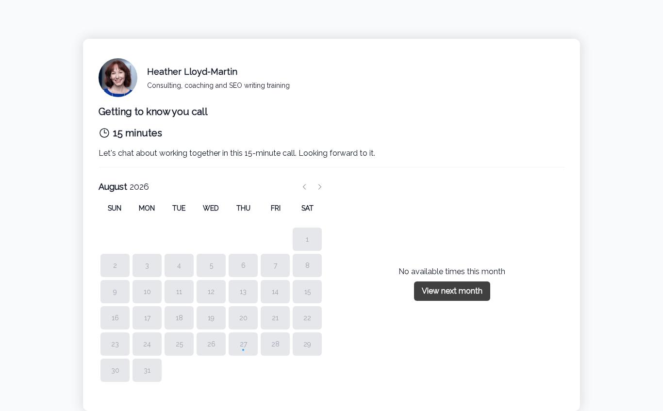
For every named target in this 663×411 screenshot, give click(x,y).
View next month (452, 291)
